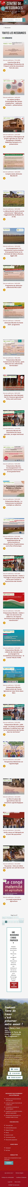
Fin (3, 924)
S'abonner (9, 1163)
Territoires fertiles (10, 1137)
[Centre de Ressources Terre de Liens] (3, 3)
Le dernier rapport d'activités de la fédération (14, 1103)
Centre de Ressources (11, 1128)
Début (4, 918)
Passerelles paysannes (11, 1139)
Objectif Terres (9, 1130)
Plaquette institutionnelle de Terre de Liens (13, 1099)
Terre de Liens (9, 1125)
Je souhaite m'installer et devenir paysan (12, 1108)
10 (8, 922)
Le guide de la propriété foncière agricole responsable (14, 1112)
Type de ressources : (17, 16)
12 (14, 922)
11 (11, 922)
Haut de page (25, 1182)
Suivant (21, 922)
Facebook (8, 1148)
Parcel (7, 1132)
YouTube (8, 1150)
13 (17, 922)
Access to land (9, 1135)
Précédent (9, 918)
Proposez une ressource (14, 985)
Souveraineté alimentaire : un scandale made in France (13, 1116)
